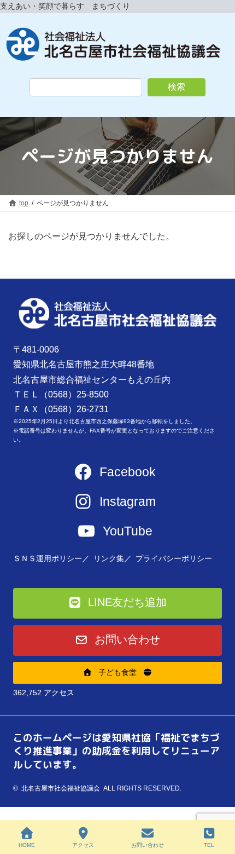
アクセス (83, 845)
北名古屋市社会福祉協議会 (60, 788)
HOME (27, 845)
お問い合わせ (147, 845)
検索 (176, 86)
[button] (117, 603)
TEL (209, 845)
